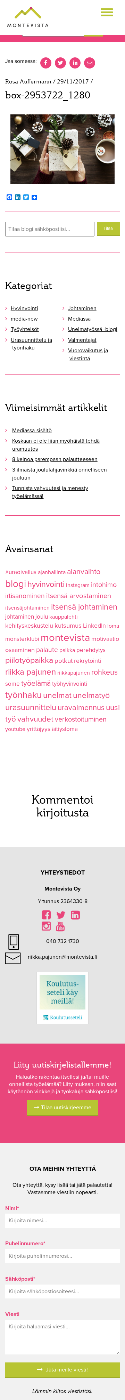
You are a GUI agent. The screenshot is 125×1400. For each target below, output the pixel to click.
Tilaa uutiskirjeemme (66, 1107)
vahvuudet (35, 719)
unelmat (57, 695)
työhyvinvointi (69, 683)
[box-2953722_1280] (62, 149)
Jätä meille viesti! (66, 1369)
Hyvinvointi (24, 308)
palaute (47, 650)
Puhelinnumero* (25, 1243)
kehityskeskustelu (29, 625)
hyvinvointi (46, 584)
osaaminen (20, 650)
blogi (15, 584)
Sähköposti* (20, 1279)
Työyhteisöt (25, 329)
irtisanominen (25, 596)
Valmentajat (82, 340)
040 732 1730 (62, 941)
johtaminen (19, 616)
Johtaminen (82, 308)
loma (113, 625)
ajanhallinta (52, 572)
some (12, 683)
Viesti (12, 1314)
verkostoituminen (81, 719)
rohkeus (104, 672)
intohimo (104, 585)
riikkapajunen (73, 672)
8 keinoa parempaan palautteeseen (55, 459)
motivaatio (105, 639)
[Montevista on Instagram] (46, 928)
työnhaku (23, 695)
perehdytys (91, 650)
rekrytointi (87, 661)
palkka (67, 650)
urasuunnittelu (30, 707)
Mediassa (79, 319)
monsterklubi (22, 639)
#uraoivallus (20, 572)
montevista (65, 637)
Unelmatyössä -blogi (92, 329)
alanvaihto (83, 571)
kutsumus (68, 625)
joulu (41, 616)
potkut (64, 661)
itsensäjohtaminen (27, 607)
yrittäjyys (38, 729)
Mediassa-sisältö (32, 430)
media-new (24, 319)
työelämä (36, 683)
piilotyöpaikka (29, 660)
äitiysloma (65, 729)
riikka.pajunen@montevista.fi (62, 957)
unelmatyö (91, 695)
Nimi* (12, 1208)
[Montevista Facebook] (46, 917)
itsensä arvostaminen (78, 596)
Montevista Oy (28, 17)
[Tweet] (61, 917)
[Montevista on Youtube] (60, 928)
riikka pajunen (30, 672)
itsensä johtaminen (84, 607)
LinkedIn (94, 625)
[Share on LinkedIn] (75, 917)
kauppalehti (63, 616)
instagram (78, 585)
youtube (15, 729)
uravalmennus (81, 707)
